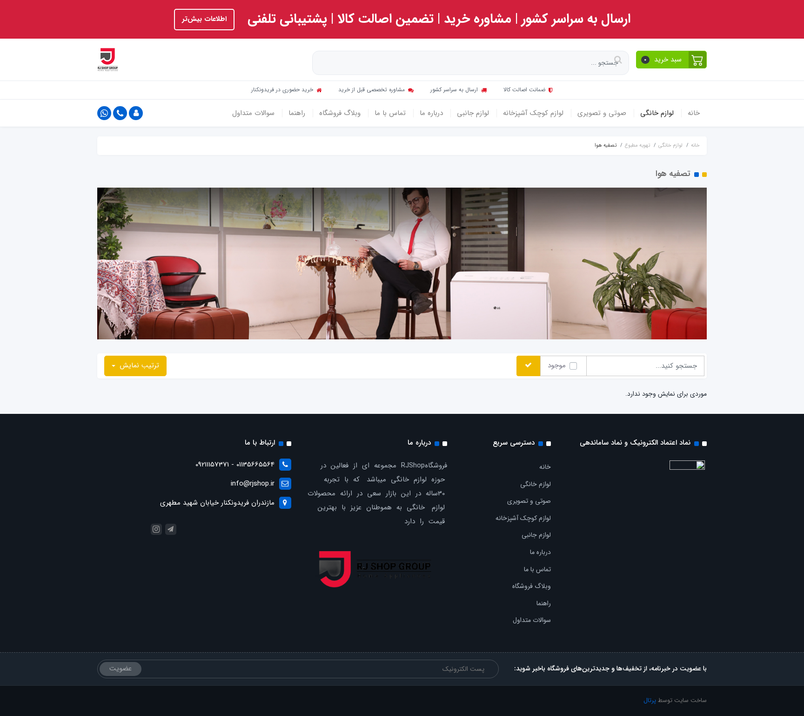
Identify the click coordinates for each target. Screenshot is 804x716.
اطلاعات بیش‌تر (204, 19)
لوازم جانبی (473, 113)
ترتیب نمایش (138, 365)
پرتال (649, 700)
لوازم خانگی (657, 113)
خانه (694, 113)
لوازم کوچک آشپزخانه (533, 113)
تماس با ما (390, 113)
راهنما (296, 113)
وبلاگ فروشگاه (340, 113)
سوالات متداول (253, 113)
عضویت (120, 668)
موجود (557, 365)
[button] (671, 59)
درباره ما (431, 113)
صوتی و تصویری (601, 113)
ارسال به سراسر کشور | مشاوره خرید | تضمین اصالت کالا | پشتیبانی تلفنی (437, 19)
